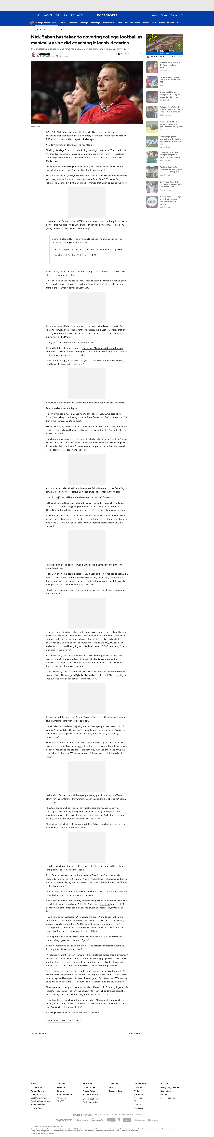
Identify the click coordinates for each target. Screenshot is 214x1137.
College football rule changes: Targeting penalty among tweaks (170, 154)
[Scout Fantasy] (139, 1120)
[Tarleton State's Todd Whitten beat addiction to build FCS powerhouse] (152, 112)
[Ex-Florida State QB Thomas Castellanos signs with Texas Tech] (152, 187)
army (80, 746)
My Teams (164, 1094)
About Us (61, 1088)
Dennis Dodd (44, 53)
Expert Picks (60, 30)
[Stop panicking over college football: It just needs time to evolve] (152, 97)
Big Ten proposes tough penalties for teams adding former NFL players (170, 200)
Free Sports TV (37, 1094)
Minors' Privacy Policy (92, 1094)
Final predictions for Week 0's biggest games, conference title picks (171, 169)
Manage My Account (169, 1088)
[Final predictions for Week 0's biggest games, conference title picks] (152, 172)
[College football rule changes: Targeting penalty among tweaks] (152, 157)
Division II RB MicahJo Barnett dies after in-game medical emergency (171, 124)
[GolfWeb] (153, 1120)
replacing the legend (74, 869)
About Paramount (64, 1094)
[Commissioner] (113, 1119)
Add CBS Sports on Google (131, 54)
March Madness (38, 1104)
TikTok (137, 1091)
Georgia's (62, 182)
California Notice (90, 1102)
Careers (60, 1091)
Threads (138, 1104)
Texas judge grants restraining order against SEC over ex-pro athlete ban (171, 140)
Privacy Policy (89, 1091)
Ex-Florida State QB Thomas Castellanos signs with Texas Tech (171, 184)
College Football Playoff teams (105, 907)
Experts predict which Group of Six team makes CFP (171, 79)
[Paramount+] (97, 1119)
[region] (164, 44)
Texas (70, 175)
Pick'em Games (37, 1088)
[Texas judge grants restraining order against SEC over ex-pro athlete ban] (152, 141)
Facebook (138, 1098)
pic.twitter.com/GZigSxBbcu (110, 249)
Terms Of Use (89, 1088)
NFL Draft (64, 337)
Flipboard (138, 1108)
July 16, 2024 (89, 255)
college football (79, 139)
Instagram (138, 1094)
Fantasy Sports (37, 1091)
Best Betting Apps (39, 1098)
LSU (117, 522)
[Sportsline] (81, 1119)
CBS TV (60, 1101)
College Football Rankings (41, 30)
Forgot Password (167, 1098)
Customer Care (115, 1091)
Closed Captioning (91, 1099)
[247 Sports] (63, 1119)
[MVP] (127, 1119)
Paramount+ (62, 1098)
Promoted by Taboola (133, 1034)
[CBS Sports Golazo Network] (126, 1114)
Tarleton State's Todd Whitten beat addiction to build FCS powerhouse (171, 109)
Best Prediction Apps (40, 1101)
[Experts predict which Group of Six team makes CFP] (152, 82)
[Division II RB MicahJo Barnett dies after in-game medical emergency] (152, 127)
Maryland (105, 904)
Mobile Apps (36, 1108)
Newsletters (165, 1091)
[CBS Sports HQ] (102, 1114)
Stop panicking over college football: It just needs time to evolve (170, 94)
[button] (178, 22)
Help (110, 1088)
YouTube (138, 1088)
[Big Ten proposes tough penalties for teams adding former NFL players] (152, 202)
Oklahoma (79, 175)
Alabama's (95, 175)
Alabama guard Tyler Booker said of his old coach (84, 675)
